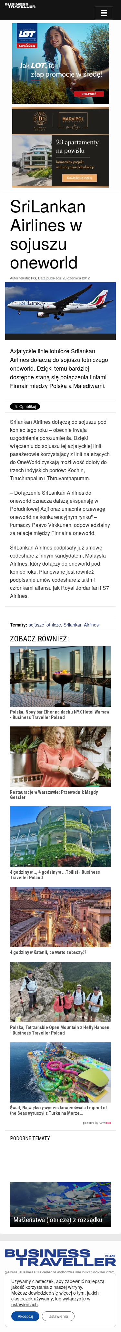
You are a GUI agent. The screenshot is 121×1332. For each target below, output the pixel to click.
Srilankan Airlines (81, 624)
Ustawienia (58, 1316)
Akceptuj (25, 1316)
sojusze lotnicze (45, 624)
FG (33, 278)
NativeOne (60, 1123)
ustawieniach (24, 1304)
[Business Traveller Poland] (20, 5)
